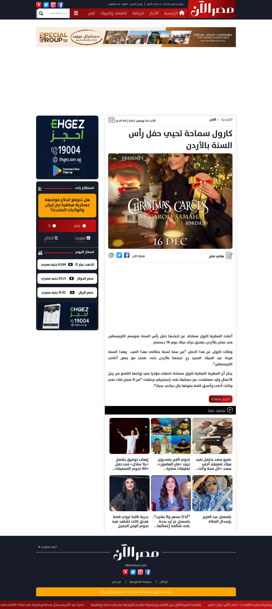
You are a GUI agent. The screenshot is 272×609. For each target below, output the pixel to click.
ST (101, 591)
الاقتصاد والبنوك (114, 13)
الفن (91, 13)
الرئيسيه (171, 13)
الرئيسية (226, 119)
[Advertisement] (136, 83)
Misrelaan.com (136, 565)
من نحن (116, 582)
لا (49, 225)
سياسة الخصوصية (140, 582)
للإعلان (163, 582)
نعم (77, 225)
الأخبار (154, 13)
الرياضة (138, 13)
